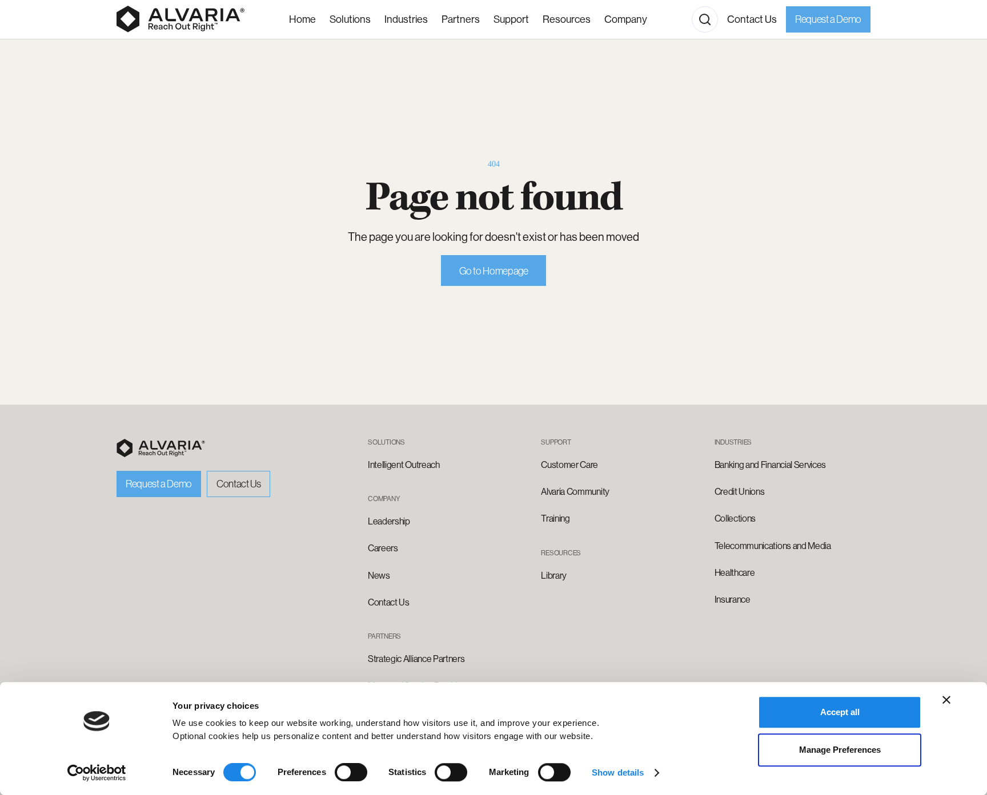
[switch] (351, 772)
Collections (735, 518)
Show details (618, 772)
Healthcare (735, 572)
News (379, 575)
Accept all (840, 712)
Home (302, 19)
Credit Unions (740, 491)
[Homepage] (180, 19)
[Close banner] (946, 700)
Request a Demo (828, 19)
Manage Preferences (840, 749)
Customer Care (569, 464)
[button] (406, 19)
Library (554, 575)
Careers (383, 548)
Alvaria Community (575, 491)
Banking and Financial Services (770, 464)
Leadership (389, 521)
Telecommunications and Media (773, 545)
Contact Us (752, 19)
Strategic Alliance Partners (416, 658)
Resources (567, 19)
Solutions (350, 19)
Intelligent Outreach (404, 464)
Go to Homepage (493, 271)
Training (555, 518)
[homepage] (161, 448)
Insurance (733, 599)
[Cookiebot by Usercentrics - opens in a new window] (97, 772)
